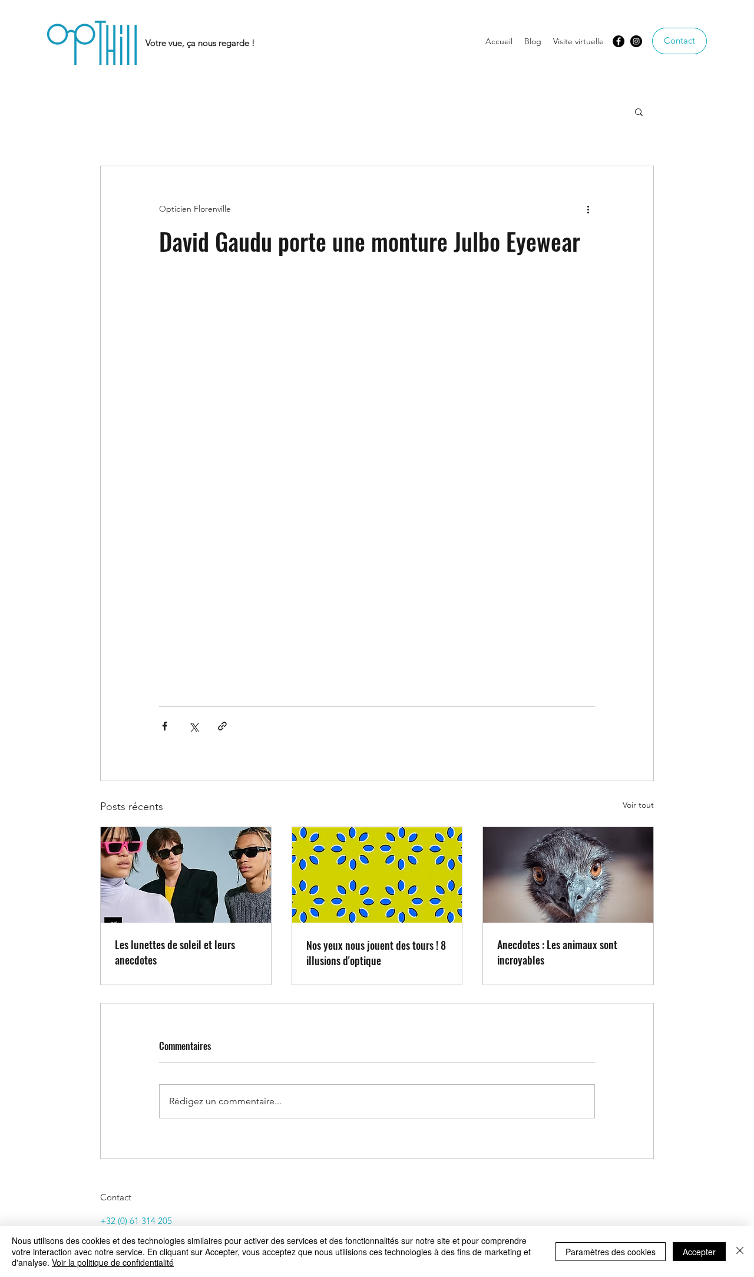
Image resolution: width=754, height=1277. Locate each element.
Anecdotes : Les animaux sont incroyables (557, 952)
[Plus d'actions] (588, 209)
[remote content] (377, 481)
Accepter (699, 1252)
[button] (638, 111)
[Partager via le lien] (222, 726)
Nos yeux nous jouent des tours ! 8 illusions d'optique (376, 952)
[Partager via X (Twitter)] (193, 726)
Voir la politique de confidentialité (113, 1262)
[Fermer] (740, 1251)
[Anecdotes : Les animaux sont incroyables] (568, 875)
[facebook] (618, 41)
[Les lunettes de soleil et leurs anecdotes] (186, 875)
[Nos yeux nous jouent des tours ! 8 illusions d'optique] (377, 875)
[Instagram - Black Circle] (636, 41)
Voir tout (638, 804)
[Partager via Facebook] (164, 726)
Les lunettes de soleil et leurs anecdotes (175, 952)
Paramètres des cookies (611, 1252)
